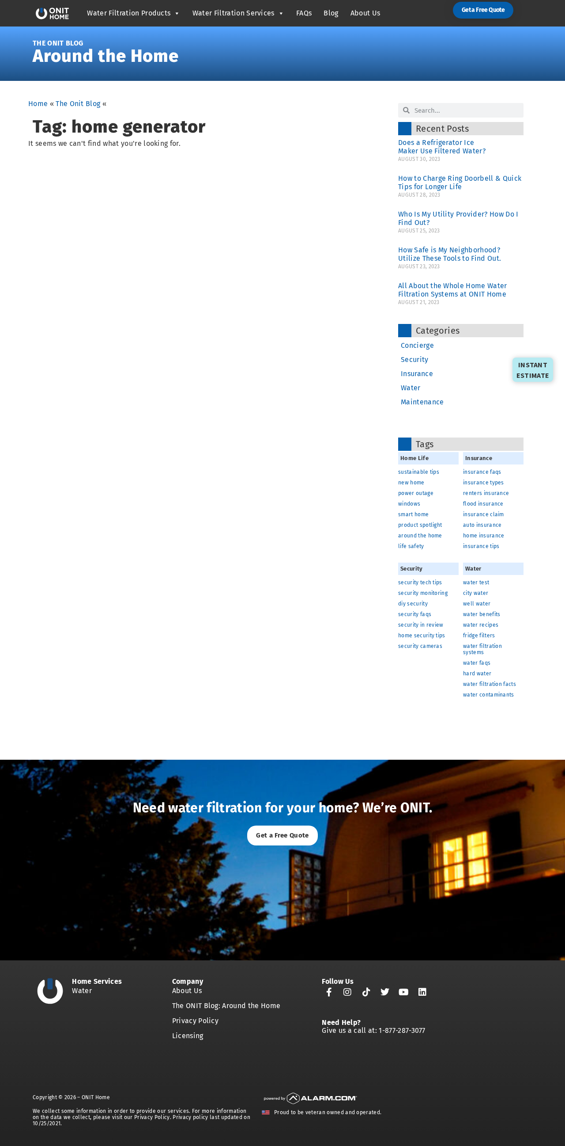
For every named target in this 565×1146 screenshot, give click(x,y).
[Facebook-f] (329, 992)
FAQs (304, 13)
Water (411, 388)
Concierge (417, 345)
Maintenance (422, 402)
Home (38, 103)
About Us (365, 13)
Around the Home (106, 56)
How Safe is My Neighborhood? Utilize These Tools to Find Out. (449, 254)
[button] (483, 10)
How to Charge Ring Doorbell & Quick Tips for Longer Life (459, 182)
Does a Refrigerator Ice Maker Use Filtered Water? (444, 146)
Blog (331, 13)
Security (415, 359)
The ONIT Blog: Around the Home (226, 1005)
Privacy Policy (195, 1021)
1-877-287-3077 (402, 1030)
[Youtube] (404, 992)
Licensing (187, 1036)
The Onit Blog (58, 43)
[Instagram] (348, 992)
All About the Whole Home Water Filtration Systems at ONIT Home (452, 290)
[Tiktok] (366, 992)
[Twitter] (385, 992)
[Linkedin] (422, 992)
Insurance (417, 373)
